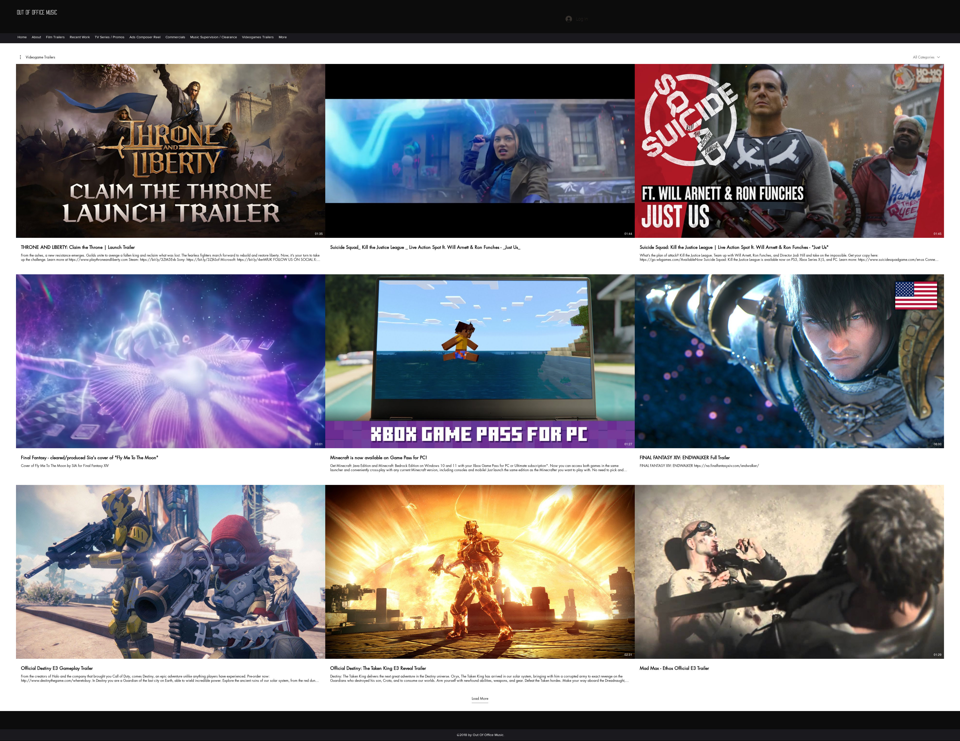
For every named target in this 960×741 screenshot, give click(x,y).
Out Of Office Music (37, 12)
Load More (480, 698)
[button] (37, 57)
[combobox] (926, 57)
